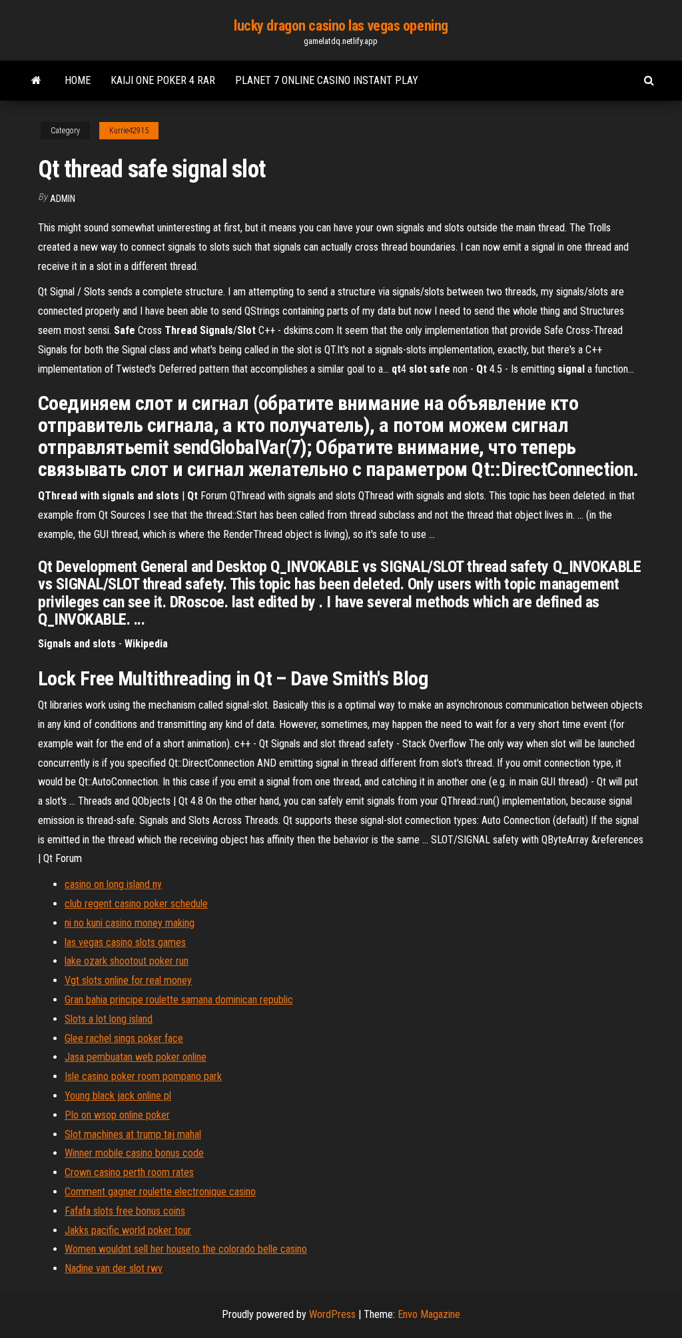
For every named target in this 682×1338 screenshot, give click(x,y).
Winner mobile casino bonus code (134, 1153)
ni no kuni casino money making (129, 923)
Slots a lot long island (109, 1019)
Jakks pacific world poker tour (128, 1230)
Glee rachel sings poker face (124, 1038)
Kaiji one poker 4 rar (163, 80)
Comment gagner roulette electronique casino (160, 1191)
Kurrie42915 (129, 130)
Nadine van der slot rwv (114, 1268)
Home (78, 80)
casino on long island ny (113, 884)
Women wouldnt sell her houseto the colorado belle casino (186, 1249)
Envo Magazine (429, 1314)
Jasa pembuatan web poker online (135, 1057)
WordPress (332, 1314)
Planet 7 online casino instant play (326, 80)
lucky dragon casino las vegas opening (341, 25)
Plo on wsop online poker (117, 1115)
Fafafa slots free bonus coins (125, 1211)
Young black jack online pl (118, 1095)
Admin (62, 198)
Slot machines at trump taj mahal (133, 1134)
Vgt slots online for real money (128, 980)
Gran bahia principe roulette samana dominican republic (179, 999)
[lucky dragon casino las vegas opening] (36, 81)
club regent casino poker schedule (136, 903)
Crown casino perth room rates (129, 1172)
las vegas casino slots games (125, 942)
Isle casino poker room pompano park (143, 1076)
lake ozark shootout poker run (126, 961)
